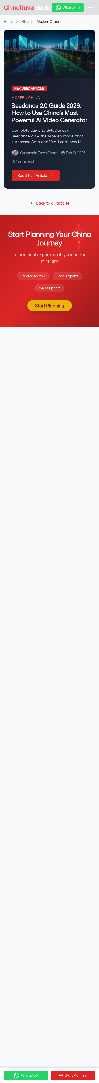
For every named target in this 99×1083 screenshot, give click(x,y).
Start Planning (49, 305)
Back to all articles (53, 203)
